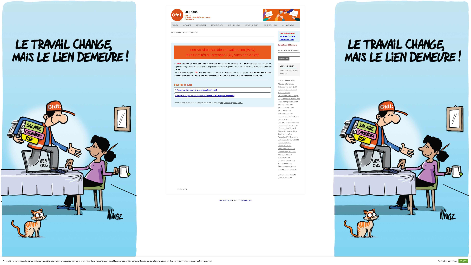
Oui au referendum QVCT (287, 87)
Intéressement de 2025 (286, 149)
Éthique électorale (285, 146)
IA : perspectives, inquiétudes (289, 99)
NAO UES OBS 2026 (285, 119)
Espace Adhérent (251, 25)
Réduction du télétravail (287, 128)
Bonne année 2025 (285, 163)
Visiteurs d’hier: (284, 178)
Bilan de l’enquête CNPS (287, 152)
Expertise (233, 103)
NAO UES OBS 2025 (285, 154)
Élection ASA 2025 (284, 143)
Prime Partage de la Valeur (288, 101)
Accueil (175, 25)
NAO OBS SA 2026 (284, 110)
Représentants (216, 25)
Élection (227, 103)
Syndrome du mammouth (287, 90)
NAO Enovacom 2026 (285, 104)
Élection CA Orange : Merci (287, 131)
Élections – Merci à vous (287, 166)
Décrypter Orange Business (288, 122)
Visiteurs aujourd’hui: (286, 175)
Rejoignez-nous (234, 25)
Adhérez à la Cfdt (287, 36)
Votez (240, 103)
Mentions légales (182, 189)
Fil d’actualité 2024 (284, 157)
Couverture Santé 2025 (286, 160)
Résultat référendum (286, 84)
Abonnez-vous (288, 25)
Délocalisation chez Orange (288, 96)
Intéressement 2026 (285, 113)
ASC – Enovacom (284, 93)
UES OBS (191, 12)
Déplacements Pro (285, 134)
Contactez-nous (270, 25)
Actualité (187, 25)
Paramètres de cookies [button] (447, 261)
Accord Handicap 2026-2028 (288, 125)
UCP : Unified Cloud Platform (288, 116)
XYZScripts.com (246, 200)
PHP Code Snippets (225, 200)
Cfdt (221, 103)
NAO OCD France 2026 (286, 107)
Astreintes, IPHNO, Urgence (288, 137)
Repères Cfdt (201, 25)
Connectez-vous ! (287, 33)
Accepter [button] (463, 261)
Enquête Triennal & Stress (287, 169)
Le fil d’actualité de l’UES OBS (288, 140)
